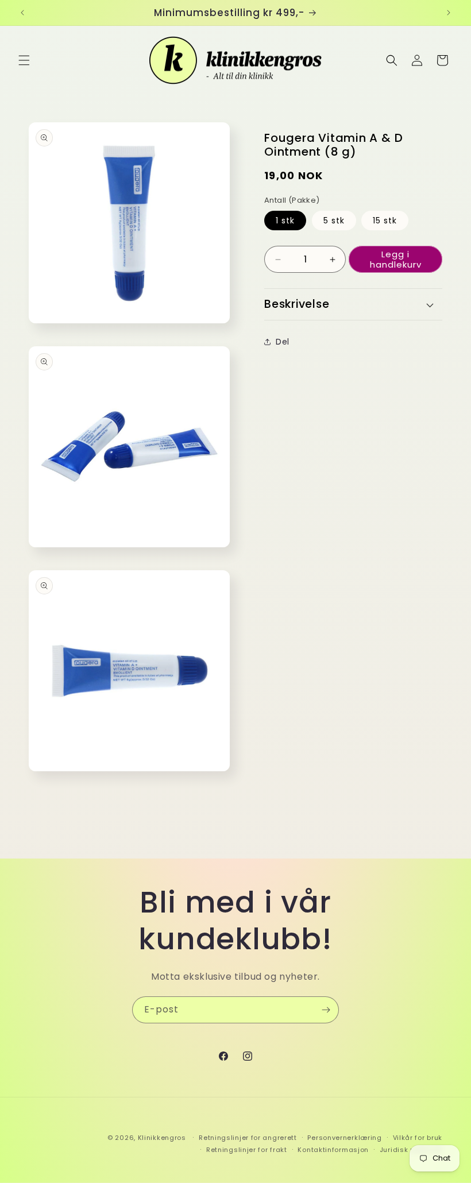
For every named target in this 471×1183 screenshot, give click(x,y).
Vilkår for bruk (418, 1137)
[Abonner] (325, 1009)
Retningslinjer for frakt (246, 1149)
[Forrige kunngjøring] (22, 12)
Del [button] (282, 341)
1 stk (285, 220)
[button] (24, 60)
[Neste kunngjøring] (448, 12)
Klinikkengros (162, 1137)
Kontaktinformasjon (333, 1149)
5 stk (334, 220)
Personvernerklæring (344, 1137)
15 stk (385, 220)
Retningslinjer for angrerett (248, 1137)
